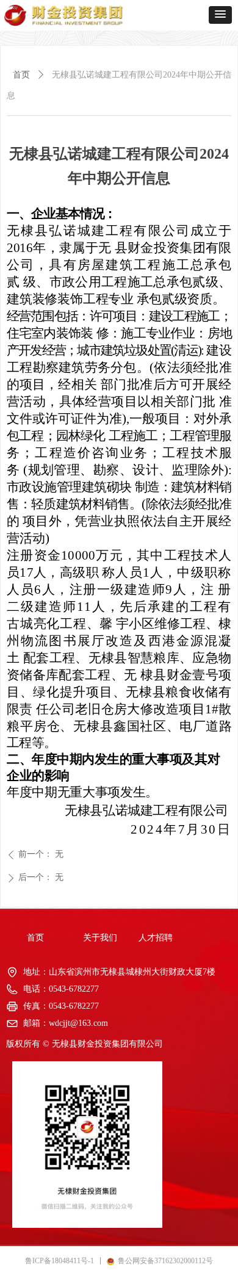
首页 (21, 74)
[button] (220, 15)
